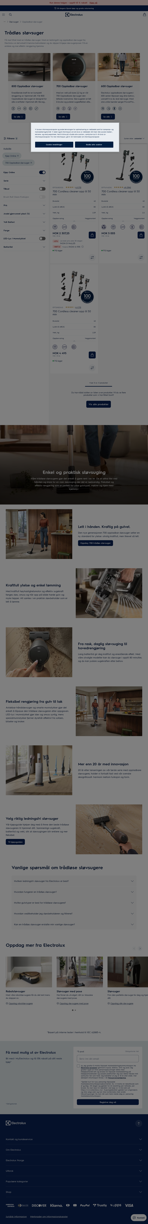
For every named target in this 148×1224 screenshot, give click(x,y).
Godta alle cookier (94, 144)
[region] (75, 137)
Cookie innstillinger (54, 144)
